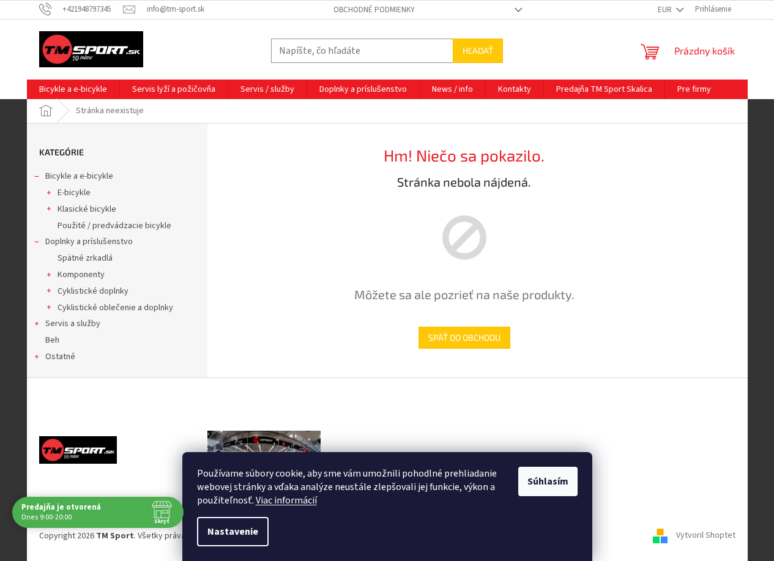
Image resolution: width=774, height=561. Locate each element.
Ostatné (60, 357)
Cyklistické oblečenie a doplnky (115, 308)
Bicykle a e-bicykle (79, 176)
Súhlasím (547, 481)
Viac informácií (286, 500)
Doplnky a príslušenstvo (89, 242)
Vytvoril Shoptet (705, 536)
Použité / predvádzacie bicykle (114, 226)
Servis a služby (72, 324)
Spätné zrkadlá (85, 258)
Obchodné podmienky (374, 9)
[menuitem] (73, 89)
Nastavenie (232, 531)
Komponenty (81, 275)
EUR (666, 9)
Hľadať (478, 50)
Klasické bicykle (87, 209)
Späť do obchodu (464, 337)
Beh (52, 340)
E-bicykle (74, 193)
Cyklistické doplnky (93, 291)
